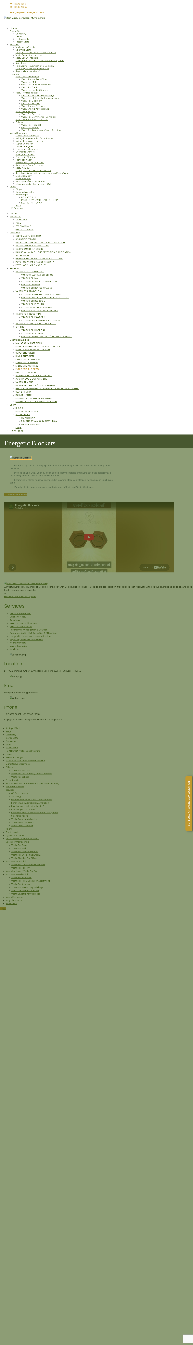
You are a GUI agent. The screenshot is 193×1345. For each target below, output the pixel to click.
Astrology (21, 63)
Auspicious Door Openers (29, 165)
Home (13, 28)
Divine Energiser (24, 146)
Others (19, 122)
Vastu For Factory (30, 114)
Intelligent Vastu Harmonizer (31, 181)
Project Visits (22, 41)
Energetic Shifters (25, 151)
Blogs (19, 189)
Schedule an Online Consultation (189, 803)
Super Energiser (24, 143)
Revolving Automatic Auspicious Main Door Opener (43, 173)
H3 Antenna (16, 208)
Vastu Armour (23, 167)
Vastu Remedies (18, 133)
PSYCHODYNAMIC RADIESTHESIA (39, 200)
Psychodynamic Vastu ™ (29, 71)
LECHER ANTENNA (31, 202)
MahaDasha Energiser (27, 135)
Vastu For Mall (28, 82)
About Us (15, 31)
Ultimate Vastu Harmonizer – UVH (34, 184)
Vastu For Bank (29, 87)
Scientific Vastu (24, 49)
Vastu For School (30, 127)
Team (19, 36)
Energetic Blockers (26, 157)
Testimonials (22, 39)
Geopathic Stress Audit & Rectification (36, 52)
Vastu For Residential (27, 92)
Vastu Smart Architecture (29, 55)
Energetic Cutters (25, 154)
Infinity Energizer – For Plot (30, 141)
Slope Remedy (24, 176)
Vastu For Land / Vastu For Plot (32, 119)
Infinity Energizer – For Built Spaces (34, 138)
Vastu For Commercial (27, 76)
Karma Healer (23, 178)
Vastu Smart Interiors (27, 57)
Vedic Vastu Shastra (26, 47)
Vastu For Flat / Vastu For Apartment (40, 98)
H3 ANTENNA (28, 197)
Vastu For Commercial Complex (38, 117)
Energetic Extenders (26, 149)
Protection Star (24, 159)
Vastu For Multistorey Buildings (37, 95)
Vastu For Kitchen (30, 103)
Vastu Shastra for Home (33, 106)
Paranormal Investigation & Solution (35, 66)
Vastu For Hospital (31, 125)
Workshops (22, 194)
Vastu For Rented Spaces (34, 90)
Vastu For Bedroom (31, 100)
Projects (14, 74)
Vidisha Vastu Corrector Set (30, 162)
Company (21, 33)
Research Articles (25, 192)
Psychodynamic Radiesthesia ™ (32, 68)
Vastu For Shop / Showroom (36, 84)
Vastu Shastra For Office (34, 79)
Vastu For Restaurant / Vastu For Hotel (41, 130)
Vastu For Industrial (26, 111)
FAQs (18, 205)
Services (14, 44)
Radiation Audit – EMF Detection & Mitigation (40, 60)
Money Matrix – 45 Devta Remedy (34, 170)
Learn (13, 186)
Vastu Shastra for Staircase (35, 108)
